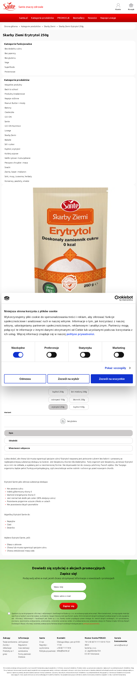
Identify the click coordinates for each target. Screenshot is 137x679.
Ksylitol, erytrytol (12, 149)
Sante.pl (23, 18)
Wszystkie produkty (13, 85)
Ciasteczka (9, 112)
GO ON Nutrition (13, 126)
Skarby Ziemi (49, 26)
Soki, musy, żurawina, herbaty (18, 176)
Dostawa (21, 657)
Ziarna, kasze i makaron (15, 172)
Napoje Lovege (108, 18)
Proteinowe (10, 72)
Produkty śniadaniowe (15, 94)
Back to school (11, 89)
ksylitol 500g (79, 407)
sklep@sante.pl (63, 651)
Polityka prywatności (47, 651)
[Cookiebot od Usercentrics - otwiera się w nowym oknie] (117, 298)
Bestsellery (78, 18)
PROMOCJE (63, 18)
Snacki (7, 167)
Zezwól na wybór (68, 378)
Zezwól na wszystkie (112, 378)
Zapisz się (68, 606)
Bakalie (8, 140)
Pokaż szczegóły (115, 367)
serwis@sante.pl (121, 645)
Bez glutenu (10, 58)
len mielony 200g (79, 392)
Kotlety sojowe (11, 154)
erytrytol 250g (58, 407)
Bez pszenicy (10, 53)
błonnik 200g (79, 400)
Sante (7, 121)
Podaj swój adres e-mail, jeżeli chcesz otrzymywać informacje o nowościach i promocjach (68, 578)
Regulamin (22, 645)
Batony (8, 108)
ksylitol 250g (58, 392)
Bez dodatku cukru (13, 49)
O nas (41, 642)
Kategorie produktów (42, 18)
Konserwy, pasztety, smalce (17, 181)
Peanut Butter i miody (15, 103)
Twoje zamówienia (10, 642)
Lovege (8, 131)
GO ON (8, 117)
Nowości (92, 18)
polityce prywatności (80, 333)
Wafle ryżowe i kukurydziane (18, 158)
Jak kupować (23, 642)
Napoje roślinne (12, 98)
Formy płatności (24, 654)
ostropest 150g (58, 400)
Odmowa (25, 378)
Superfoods (10, 67)
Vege (7, 62)
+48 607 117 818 (64, 648)
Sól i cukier (9, 144)
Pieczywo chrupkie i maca (16, 163)
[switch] (52, 355)
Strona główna (11, 26)
